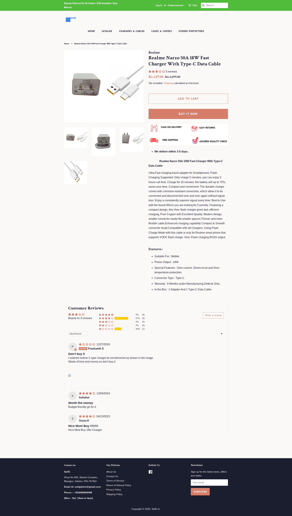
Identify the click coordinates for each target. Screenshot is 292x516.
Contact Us (112, 476)
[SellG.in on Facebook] (150, 472)
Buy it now (188, 114)
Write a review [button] (213, 315)
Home (91, 31)
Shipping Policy (114, 494)
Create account (175, 5)
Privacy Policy (113, 489)
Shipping (168, 83)
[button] (157, 71)
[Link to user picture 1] (69, 375)
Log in (159, 5)
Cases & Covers (161, 31)
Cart (195, 5)
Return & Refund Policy (118, 485)
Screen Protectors (191, 31)
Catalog (107, 31)
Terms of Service (115, 480)
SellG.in (156, 509)
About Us (111, 472)
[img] (87, 344)
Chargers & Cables (132, 31)
